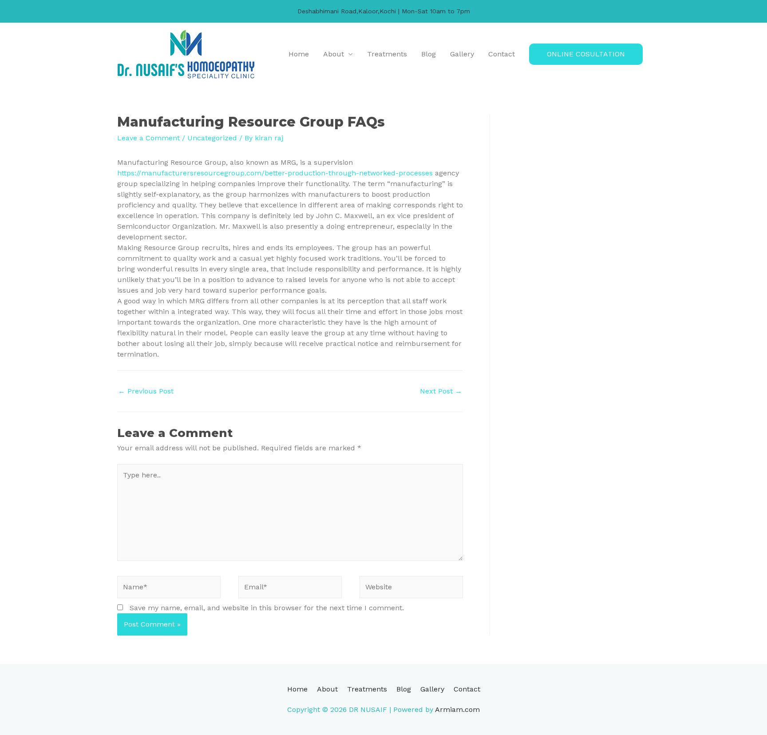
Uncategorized (212, 138)
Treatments (387, 54)
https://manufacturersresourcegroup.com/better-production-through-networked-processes (275, 173)
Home (299, 54)
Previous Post (146, 391)
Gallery (462, 54)
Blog (428, 54)
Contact (501, 54)
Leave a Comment (148, 138)
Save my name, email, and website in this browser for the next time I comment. (267, 608)
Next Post (441, 391)
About (333, 54)
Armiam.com (457, 709)
